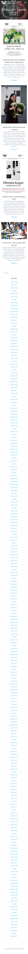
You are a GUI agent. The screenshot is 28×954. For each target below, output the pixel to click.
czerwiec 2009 (14, 865)
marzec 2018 (14, 575)
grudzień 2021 (14, 443)
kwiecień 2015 (14, 672)
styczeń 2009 (14, 880)
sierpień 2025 (14, 317)
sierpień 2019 (14, 525)
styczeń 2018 (14, 581)
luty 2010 (14, 842)
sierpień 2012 (14, 763)
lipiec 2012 (14, 766)
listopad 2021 (14, 446)
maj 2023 (14, 396)
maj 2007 (14, 933)
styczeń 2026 (14, 302)
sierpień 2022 (14, 423)
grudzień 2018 (14, 549)
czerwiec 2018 (14, 566)
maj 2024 (14, 361)
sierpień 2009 (14, 860)
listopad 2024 (14, 343)
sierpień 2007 (14, 924)
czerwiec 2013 (14, 736)
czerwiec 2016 (14, 634)
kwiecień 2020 (14, 502)
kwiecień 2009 (14, 871)
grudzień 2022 (14, 411)
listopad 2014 (14, 687)
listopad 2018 (14, 552)
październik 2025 (14, 311)
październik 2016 (14, 622)
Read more (14, 80)
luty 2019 (14, 543)
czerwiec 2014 (14, 701)
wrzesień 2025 (14, 314)
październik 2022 (14, 417)
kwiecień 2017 (14, 604)
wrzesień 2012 (14, 760)
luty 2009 (14, 877)
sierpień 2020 (14, 490)
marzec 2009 (14, 874)
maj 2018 (14, 569)
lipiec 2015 (14, 663)
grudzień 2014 (14, 684)
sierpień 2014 (14, 695)
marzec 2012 (14, 777)
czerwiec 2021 (14, 461)
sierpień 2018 (14, 560)
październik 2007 (14, 918)
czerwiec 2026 (14, 288)
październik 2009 (14, 854)
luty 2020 (14, 508)
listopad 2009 (14, 851)
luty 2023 (14, 405)
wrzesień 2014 (14, 692)
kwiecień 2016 (14, 640)
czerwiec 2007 (14, 930)
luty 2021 (14, 472)
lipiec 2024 (14, 355)
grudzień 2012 (14, 751)
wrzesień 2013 (14, 728)
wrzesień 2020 (14, 487)
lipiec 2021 (14, 458)
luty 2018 (14, 578)
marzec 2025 (14, 332)
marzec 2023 (14, 402)
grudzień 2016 (14, 616)
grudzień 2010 (14, 813)
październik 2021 (14, 449)
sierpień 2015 (14, 660)
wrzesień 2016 (14, 625)
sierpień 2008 (14, 895)
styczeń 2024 (14, 373)
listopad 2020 (14, 481)
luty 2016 (14, 645)
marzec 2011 (14, 807)
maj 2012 (14, 772)
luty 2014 (14, 713)
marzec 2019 (14, 540)
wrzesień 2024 (14, 349)
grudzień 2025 (14, 305)
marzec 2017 (14, 607)
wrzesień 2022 (14, 420)
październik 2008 (14, 889)
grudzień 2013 (14, 719)
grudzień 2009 (14, 848)
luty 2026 (14, 299)
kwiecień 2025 (14, 329)
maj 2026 (14, 290)
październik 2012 (14, 757)
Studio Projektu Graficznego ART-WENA (14, 948)
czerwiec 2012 (14, 769)
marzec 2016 (14, 643)
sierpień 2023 (14, 387)
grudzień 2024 (14, 340)
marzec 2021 (14, 469)
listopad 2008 (14, 886)
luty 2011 (14, 810)
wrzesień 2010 (14, 821)
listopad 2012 (14, 754)
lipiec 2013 (14, 733)
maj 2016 (14, 637)
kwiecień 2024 (14, 364)
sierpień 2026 (14, 282)
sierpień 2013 (14, 731)
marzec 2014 (14, 710)
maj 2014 (14, 704)
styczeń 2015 (14, 681)
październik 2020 (14, 484)
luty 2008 (14, 912)
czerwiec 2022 (14, 425)
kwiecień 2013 (14, 742)
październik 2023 (14, 381)
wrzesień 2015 (14, 657)
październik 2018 (14, 555)
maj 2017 (14, 601)
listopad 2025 (14, 308)
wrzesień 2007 (14, 921)
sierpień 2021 (14, 455)
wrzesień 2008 (14, 892)
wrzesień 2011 (14, 789)
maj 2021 (14, 464)
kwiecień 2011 (14, 804)
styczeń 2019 (14, 546)
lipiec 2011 (14, 795)
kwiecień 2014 (14, 707)
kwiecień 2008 (14, 907)
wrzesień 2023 (14, 384)
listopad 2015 (14, 651)
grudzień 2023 (14, 376)
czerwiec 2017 (14, 599)
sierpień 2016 (14, 628)
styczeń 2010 (14, 845)
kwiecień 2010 (14, 836)
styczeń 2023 (14, 408)
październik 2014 (14, 689)
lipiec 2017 (14, 596)
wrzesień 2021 (14, 452)
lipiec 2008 (14, 898)
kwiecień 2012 (14, 775)
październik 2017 (14, 590)
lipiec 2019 (14, 528)
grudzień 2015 (14, 648)
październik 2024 (14, 346)
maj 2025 (14, 326)
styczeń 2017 (14, 613)
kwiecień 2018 (14, 572)
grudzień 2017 (14, 584)
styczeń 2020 (14, 511)
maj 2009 (14, 868)
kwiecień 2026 (14, 293)
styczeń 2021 (14, 475)
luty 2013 (14, 748)
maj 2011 (14, 801)
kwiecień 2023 (14, 399)
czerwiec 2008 (14, 901)
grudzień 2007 (14, 915)
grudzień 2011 (14, 783)
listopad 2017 (14, 587)
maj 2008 (14, 904)
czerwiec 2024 (14, 358)
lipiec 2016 (14, 631)
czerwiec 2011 (14, 798)
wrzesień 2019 (14, 522)
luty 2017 (14, 610)
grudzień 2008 (14, 883)
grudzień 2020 (14, 478)
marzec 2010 (14, 839)
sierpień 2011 (14, 792)
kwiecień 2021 (14, 467)
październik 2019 (14, 519)
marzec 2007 (14, 936)
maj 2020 (14, 499)
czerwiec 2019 (14, 531)
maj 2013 (14, 739)
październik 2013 (14, 725)
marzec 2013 (14, 745)
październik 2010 (14, 819)
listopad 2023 (14, 379)
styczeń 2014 (14, 716)
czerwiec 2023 (14, 393)
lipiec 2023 (14, 390)
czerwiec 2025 (14, 323)
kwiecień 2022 (14, 431)
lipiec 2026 (14, 285)
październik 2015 (14, 654)
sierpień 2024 (14, 352)
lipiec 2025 (14, 320)
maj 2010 (14, 833)
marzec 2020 (14, 505)
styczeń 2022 (14, 440)
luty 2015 (14, 678)
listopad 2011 (14, 786)
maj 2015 (14, 669)
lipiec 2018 (14, 563)
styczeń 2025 (14, 337)
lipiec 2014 (14, 698)
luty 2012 (14, 780)
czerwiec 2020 (14, 496)
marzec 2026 (14, 296)
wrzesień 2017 (14, 593)
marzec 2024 (14, 367)
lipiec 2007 (14, 927)
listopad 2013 (14, 722)
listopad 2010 (14, 816)
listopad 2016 (14, 619)
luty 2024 (14, 370)
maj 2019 (14, 534)
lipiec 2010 (14, 827)
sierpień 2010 (14, 824)
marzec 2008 (14, 909)
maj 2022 (14, 428)
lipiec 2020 (14, 493)
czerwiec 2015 (14, 666)
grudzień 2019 (14, 513)
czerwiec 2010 (14, 830)
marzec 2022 (14, 434)
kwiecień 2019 (14, 537)
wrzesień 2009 (14, 857)
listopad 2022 (14, 414)
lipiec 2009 (14, 863)
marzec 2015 (14, 675)
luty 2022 (14, 437)
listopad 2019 (14, 516)
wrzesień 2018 (14, 557)
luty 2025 (14, 334)
